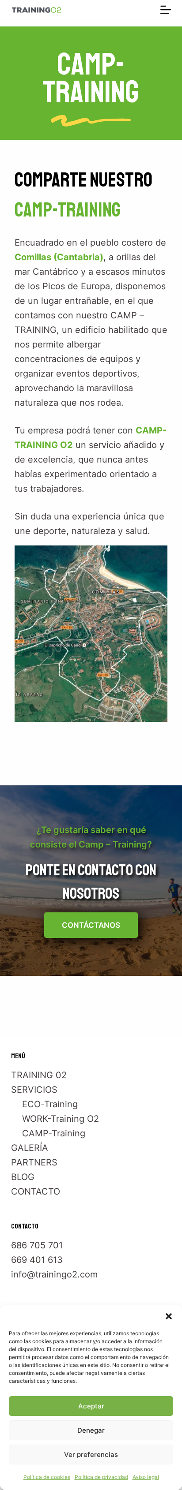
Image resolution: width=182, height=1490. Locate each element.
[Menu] (165, 9)
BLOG (22, 1177)
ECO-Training (50, 1104)
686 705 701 (37, 1245)
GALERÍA (29, 1148)
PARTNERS (34, 1162)
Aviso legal (146, 1477)
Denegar (91, 1430)
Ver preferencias (91, 1454)
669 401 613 (37, 1260)
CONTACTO (35, 1191)
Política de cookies (46, 1477)
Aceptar (91, 1406)
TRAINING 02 (39, 1075)
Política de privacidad (101, 1477)
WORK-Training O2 (60, 1118)
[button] (168, 1316)
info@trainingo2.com (54, 1274)
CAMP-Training (53, 1133)
